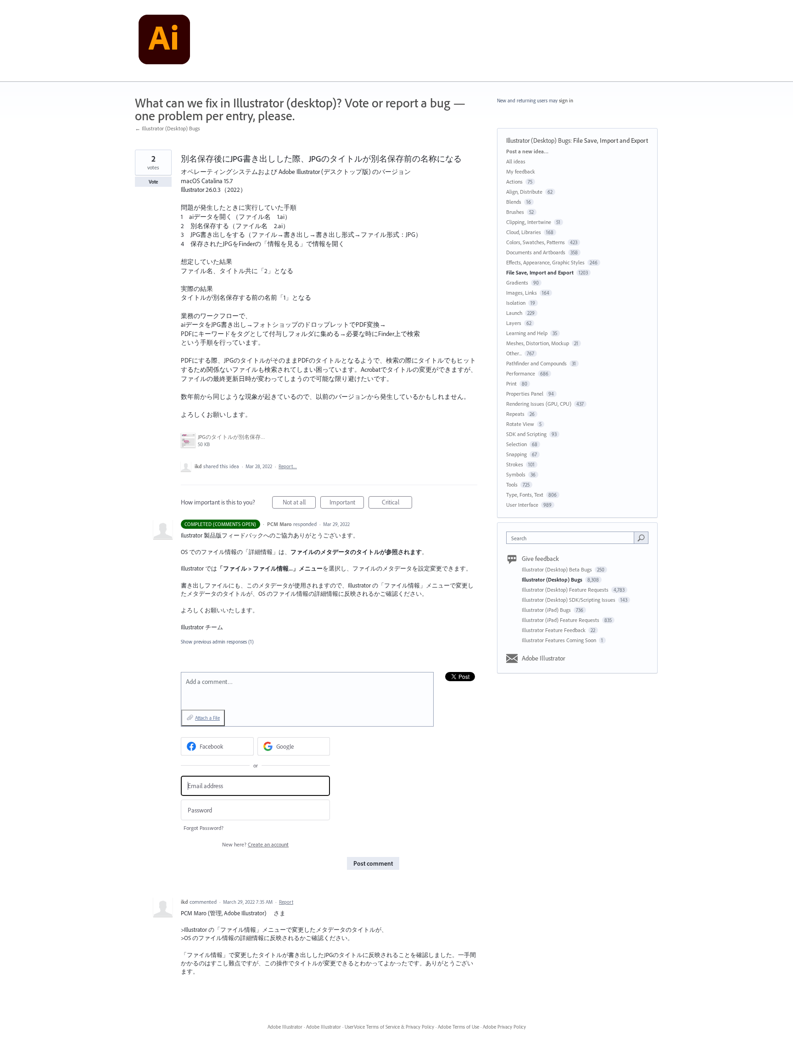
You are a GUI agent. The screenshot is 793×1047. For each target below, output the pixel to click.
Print (511, 383)
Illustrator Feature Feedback (554, 630)
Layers (513, 322)
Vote (153, 182)
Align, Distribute (524, 191)
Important (346, 503)
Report (286, 902)
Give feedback (540, 558)
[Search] (641, 537)
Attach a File (207, 718)
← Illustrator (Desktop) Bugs (167, 128)
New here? (255, 844)
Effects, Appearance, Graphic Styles (545, 262)
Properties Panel (524, 393)
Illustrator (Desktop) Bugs (538, 140)
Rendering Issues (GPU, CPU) (538, 403)
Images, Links (521, 292)
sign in (566, 100)
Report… (288, 466)
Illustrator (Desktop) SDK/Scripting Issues (569, 599)
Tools (512, 484)
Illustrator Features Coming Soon (560, 640)
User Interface (522, 504)
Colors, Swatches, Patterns (535, 242)
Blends (513, 201)
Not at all (299, 503)
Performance (520, 373)
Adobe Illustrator (543, 658)
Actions (514, 181)
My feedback (520, 171)
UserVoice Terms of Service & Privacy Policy (389, 1027)
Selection (516, 444)
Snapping (516, 454)
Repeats (515, 413)
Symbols (515, 474)
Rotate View (520, 423)
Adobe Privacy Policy (504, 1027)
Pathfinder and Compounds (536, 363)
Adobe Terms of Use (458, 1027)
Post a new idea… (527, 151)
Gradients (517, 282)
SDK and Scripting (526, 434)
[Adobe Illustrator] (164, 40)
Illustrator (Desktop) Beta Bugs (557, 569)
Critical (397, 503)
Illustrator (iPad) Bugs (547, 609)
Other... (514, 353)
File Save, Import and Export (610, 140)
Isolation (515, 302)
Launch (514, 312)
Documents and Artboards (535, 252)
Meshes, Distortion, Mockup (537, 343)
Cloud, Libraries (523, 232)
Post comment (373, 863)
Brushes (515, 211)
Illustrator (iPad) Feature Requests (561, 619)
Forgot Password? (203, 827)
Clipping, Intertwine (528, 221)
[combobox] (572, 537)
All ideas (515, 161)
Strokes (514, 464)
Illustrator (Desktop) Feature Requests (566, 589)
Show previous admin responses (217, 641)
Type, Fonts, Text (524, 494)
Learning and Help (526, 333)
